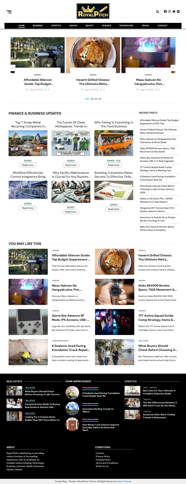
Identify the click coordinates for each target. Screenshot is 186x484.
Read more (27, 165)
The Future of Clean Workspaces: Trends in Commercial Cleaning (71, 124)
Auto (145, 388)
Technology (126, 25)
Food (118, 160)
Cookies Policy (103, 459)
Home (22, 25)
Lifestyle (56, 25)
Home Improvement (60, 341)
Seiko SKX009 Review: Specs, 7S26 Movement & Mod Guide (156, 288)
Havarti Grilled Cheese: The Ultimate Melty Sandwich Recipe (93, 82)
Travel (145, 25)
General (37, 75)
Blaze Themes (124, 481)
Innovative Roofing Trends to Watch (98, 410)
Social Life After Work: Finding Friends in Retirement (159, 416)
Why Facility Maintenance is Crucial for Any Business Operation (71, 175)
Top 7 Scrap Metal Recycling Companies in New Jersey (28, 124)
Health (73, 25)
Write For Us (102, 466)
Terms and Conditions (107, 463)
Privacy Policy (103, 456)
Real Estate (144, 341)
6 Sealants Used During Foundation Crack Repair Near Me (70, 348)
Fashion (106, 25)
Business (38, 25)
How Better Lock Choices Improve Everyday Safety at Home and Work (101, 427)
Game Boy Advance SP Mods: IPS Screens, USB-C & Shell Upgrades (70, 318)
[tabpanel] (37, 68)
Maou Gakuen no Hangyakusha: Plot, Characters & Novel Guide (148, 82)
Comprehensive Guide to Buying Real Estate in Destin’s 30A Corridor (42, 406)
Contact (162, 25)
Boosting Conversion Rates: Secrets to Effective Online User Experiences (113, 175)
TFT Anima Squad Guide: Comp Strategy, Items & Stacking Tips (156, 318)
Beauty (90, 25)
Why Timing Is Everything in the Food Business (113, 124)
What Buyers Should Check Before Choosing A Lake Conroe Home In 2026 (157, 189)
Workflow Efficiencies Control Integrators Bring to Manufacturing (27, 175)
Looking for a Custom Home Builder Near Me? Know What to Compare (42, 419)
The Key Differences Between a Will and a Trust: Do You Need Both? (160, 404)
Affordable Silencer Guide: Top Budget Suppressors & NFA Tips (37, 82)
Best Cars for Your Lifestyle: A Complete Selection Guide (159, 392)
